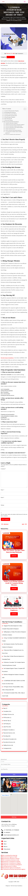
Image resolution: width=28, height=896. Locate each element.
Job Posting (6, 723)
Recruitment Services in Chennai (11, 858)
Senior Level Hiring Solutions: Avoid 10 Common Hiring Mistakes (14, 583)
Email (2, 497)
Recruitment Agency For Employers (12, 867)
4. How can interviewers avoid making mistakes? (14, 127)
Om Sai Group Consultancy (7, 357)
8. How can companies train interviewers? (13, 134)
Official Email (4, 759)
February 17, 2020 (10, 53)
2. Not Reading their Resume (9, 112)
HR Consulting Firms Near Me (10, 855)
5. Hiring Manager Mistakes (9, 117)
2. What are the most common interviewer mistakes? (14, 124)
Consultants (6, 711)
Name (2, 489)
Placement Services (7, 732)
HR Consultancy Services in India (11, 860)
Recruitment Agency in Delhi (10, 857)
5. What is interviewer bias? (10, 128)
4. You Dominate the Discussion (10, 115)
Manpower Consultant (8, 729)
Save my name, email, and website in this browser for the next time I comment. (14, 515)
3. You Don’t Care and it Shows (10, 113)
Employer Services (7, 714)
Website (2, 505)
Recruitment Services (8, 742)
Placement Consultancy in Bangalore (12, 864)
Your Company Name (5, 764)
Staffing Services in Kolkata (10, 866)
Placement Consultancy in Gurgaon (12, 863)
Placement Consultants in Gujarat (11, 861)
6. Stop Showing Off (7, 118)
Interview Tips (12, 18)
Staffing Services (7, 745)
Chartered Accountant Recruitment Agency (14, 869)
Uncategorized (6, 748)
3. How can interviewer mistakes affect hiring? (13, 126)
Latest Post (5, 726)
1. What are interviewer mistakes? (11, 123)
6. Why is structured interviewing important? (13, 130)
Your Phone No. (4, 769)
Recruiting (5, 736)
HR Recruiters (6, 717)
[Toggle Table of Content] (24, 109)
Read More (15, 555)
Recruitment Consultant (8, 739)
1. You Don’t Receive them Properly (11, 110)
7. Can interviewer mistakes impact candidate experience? (13, 132)
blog (4, 708)
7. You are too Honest (8, 120)
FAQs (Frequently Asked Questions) (11, 121)
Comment (3, 468)
